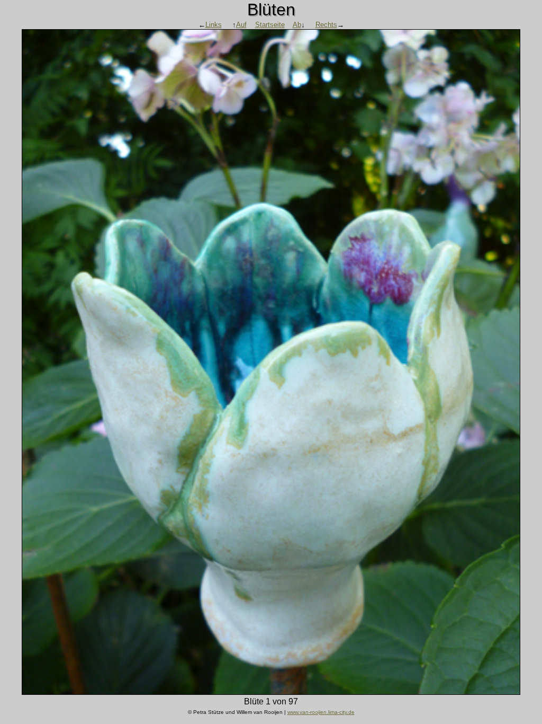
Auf (241, 25)
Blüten (271, 9)
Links (213, 25)
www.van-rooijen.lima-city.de (321, 712)
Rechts (326, 25)
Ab (297, 25)
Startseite (270, 25)
